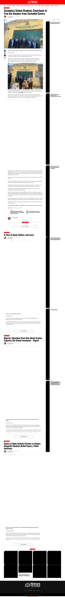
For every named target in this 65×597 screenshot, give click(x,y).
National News (9, 5)
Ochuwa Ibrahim (15, 217)
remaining (21, 92)
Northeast (38, 590)
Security (32, 5)
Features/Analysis (27, 5)
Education (56, 5)
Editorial (52, 5)
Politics (21, 5)
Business (14, 5)
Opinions (18, 5)
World (39, 5)
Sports (42, 5)
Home (26, 590)
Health (36, 5)
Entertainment (47, 5)
